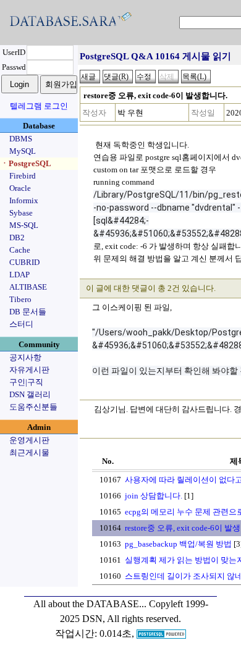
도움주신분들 (33, 406)
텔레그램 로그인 (39, 106)
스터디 (21, 324)
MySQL (22, 151)
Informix (23, 200)
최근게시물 (29, 452)
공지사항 (25, 357)
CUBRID (24, 262)
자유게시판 (29, 369)
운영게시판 (29, 440)
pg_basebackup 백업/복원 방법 (178, 544)
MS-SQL (23, 225)
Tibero (20, 299)
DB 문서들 (27, 311)
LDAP (19, 274)
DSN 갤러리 (30, 394)
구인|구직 (26, 382)
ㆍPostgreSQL (26, 163)
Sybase (21, 212)
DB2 (17, 237)
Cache (19, 249)
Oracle (20, 188)
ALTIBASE (28, 287)
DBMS (20, 138)
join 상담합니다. (153, 495)
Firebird (22, 175)
